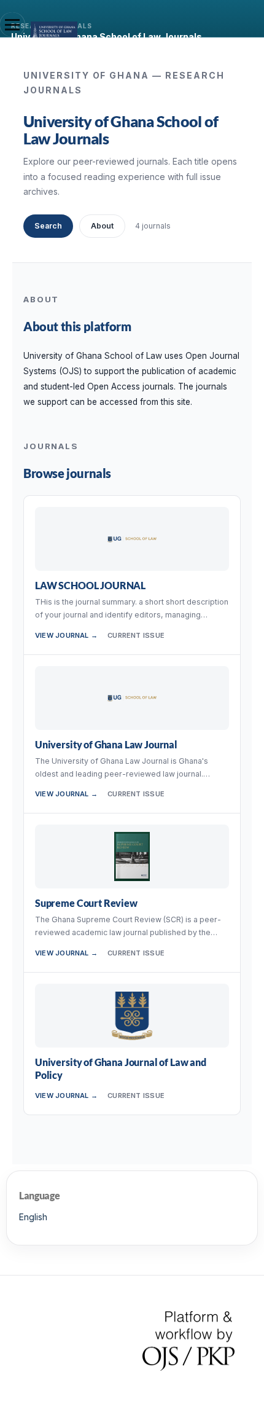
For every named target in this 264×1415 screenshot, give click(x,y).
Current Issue (136, 635)
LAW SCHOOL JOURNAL (90, 585)
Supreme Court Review (86, 903)
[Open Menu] (12, 24)
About (102, 225)
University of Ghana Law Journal (106, 744)
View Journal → (66, 635)
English (33, 1217)
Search (48, 225)
